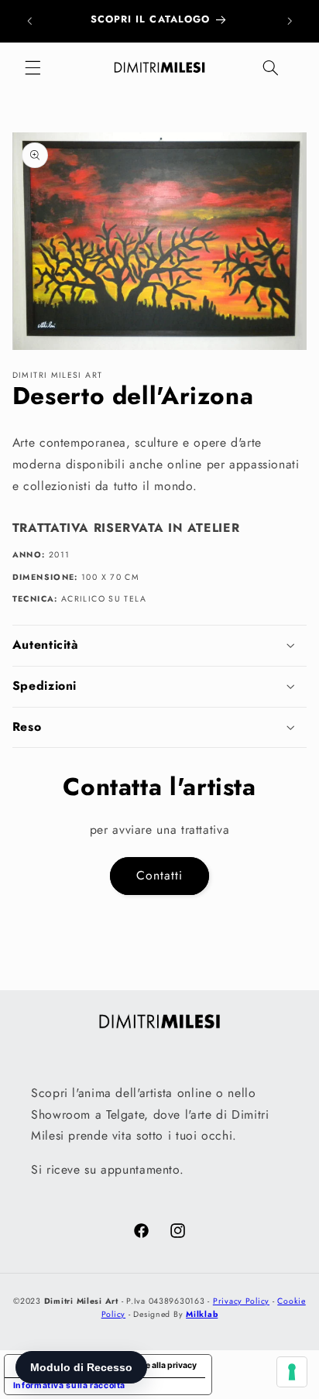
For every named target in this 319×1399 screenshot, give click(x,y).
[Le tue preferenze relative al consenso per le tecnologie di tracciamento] (292, 1372)
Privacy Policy (241, 1301)
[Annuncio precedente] (29, 21)
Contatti (159, 875)
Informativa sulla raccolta (69, 1385)
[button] (32, 68)
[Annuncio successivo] (290, 21)
